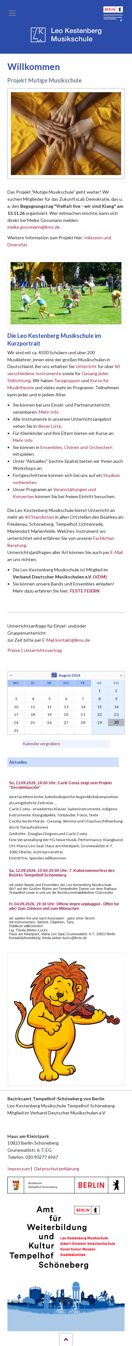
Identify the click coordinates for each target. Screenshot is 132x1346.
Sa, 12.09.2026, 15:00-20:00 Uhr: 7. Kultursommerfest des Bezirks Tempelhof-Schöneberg (62, 872)
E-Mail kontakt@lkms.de (65, 640)
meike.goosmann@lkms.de (33, 227)
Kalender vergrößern (41, 743)
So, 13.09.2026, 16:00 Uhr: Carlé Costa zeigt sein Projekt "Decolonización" (60, 785)
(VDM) (100, 576)
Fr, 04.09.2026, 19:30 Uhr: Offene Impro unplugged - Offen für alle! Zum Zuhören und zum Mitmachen (64, 906)
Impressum (18, 1168)
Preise (13, 650)
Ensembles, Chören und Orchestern (76, 447)
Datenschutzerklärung (56, 1168)
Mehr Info (49, 412)
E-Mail (117, 552)
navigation (12, 13)
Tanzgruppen (67, 380)
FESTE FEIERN (85, 591)
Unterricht (86, 366)
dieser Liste (49, 426)
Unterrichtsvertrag (43, 650)
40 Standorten (39, 517)
